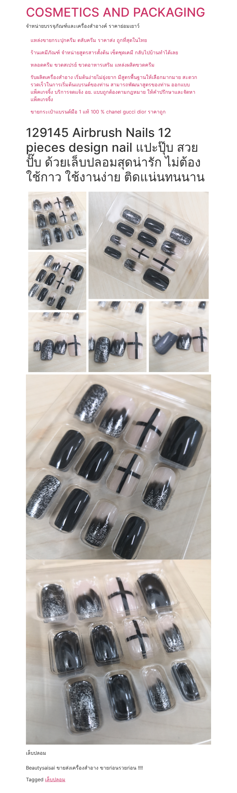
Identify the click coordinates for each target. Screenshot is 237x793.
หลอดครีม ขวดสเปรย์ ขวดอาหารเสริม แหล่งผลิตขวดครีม (93, 65)
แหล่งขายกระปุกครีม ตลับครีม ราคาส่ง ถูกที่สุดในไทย (89, 40)
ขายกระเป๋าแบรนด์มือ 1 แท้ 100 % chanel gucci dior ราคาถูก (98, 112)
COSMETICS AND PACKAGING (115, 12)
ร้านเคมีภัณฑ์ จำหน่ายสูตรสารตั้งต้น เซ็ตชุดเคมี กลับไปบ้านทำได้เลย (104, 52)
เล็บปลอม (55, 779)
